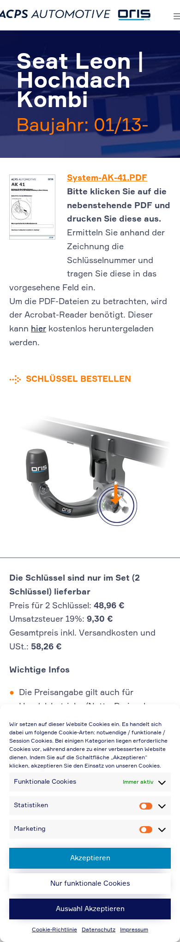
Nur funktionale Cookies (90, 883)
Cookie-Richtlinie (54, 930)
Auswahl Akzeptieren (90, 909)
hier (38, 329)
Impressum (134, 930)
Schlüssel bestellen (78, 379)
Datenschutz (98, 930)
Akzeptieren (90, 858)
